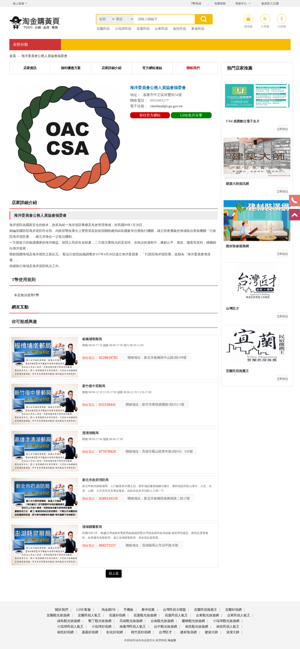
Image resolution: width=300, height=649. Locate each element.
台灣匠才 (165, 632)
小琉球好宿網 (101, 626)
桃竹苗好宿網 (140, 632)
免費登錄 (220, 3)
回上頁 (114, 573)
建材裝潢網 (188, 632)
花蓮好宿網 (116, 615)
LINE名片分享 (191, 115)
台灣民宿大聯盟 (174, 609)
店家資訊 (30, 68)
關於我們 (61, 609)
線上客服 (18, 3)
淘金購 (172, 640)
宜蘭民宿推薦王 (205, 609)
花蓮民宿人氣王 (176, 615)
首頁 (12, 56)
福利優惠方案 (71, 68)
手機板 (128, 609)
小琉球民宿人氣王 (69, 626)
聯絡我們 (193, 68)
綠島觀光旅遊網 (68, 621)
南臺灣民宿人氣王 (132, 626)
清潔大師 (232, 632)
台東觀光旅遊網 (207, 615)
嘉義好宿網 (89, 632)
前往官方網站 (150, 115)
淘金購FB (108, 609)
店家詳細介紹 (111, 68)
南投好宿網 (65, 632)
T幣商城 (196, 3)
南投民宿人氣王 (227, 626)
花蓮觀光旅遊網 (145, 615)
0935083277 (159, 100)
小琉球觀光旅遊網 (225, 621)
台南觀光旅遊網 (162, 621)
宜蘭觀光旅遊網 (58, 615)
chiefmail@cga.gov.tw (166, 106)
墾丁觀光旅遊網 (99, 621)
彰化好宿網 (114, 632)
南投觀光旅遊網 (196, 626)
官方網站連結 (152, 68)
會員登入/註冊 (270, 3)
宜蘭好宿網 (233, 609)
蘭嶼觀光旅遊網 (193, 621)
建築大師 (211, 632)
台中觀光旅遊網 (165, 626)
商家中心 (241, 3)
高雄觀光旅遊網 (130, 621)
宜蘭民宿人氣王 (89, 615)
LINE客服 (83, 609)
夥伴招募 (148, 609)
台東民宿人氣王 (238, 615)
